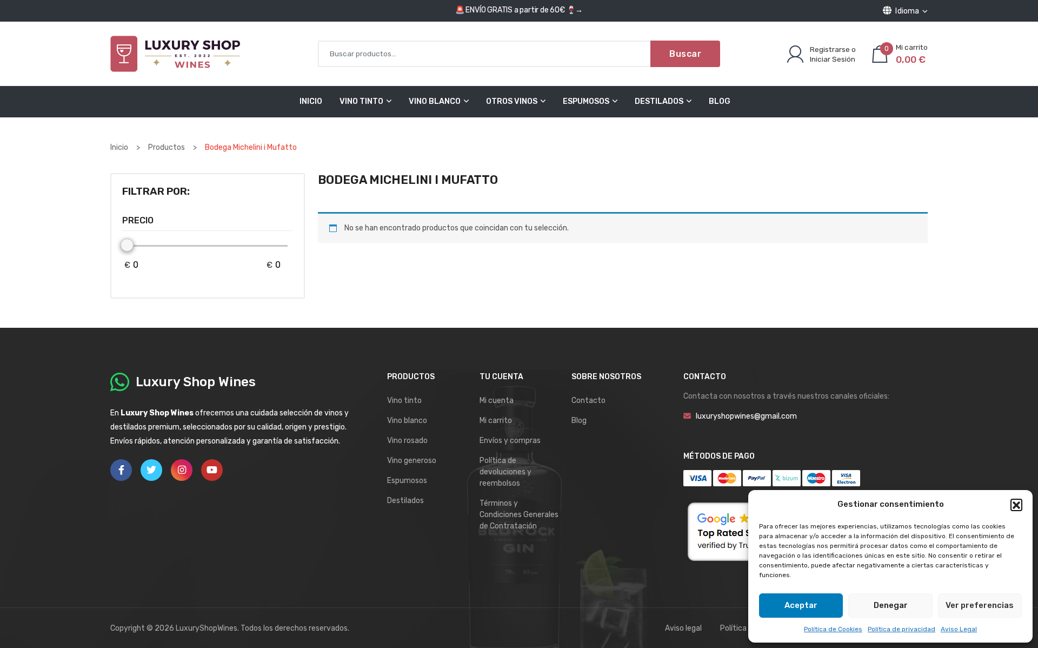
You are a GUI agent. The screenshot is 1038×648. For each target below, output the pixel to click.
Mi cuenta (497, 400)
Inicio (311, 101)
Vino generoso (411, 460)
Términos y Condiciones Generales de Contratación (519, 515)
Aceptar (800, 605)
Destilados (659, 101)
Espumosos (586, 101)
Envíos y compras (510, 440)
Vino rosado (407, 440)
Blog (719, 101)
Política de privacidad (901, 629)
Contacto (588, 400)
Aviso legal (683, 628)
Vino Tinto (361, 101)
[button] (1016, 504)
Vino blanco (407, 420)
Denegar (891, 605)
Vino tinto (404, 400)
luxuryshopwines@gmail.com (746, 416)
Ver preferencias (980, 605)
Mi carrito (496, 420)
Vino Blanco (435, 101)
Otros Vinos (511, 101)
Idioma (907, 11)
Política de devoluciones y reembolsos (505, 472)
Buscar (685, 54)
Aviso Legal (959, 629)
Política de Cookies (833, 629)
